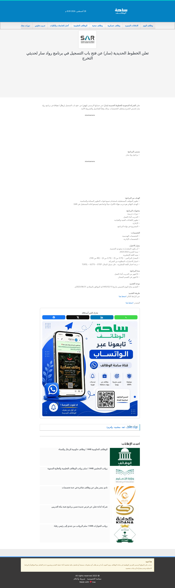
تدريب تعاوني (40, 25)
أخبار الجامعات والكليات (59, 25)
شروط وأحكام (79, 579)
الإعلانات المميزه (131, 25)
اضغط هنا (122, 296)
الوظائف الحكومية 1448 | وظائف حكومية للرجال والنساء (83, 449)
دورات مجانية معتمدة (21, 25)
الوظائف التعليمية (80, 25)
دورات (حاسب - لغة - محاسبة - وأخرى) (122, 427)
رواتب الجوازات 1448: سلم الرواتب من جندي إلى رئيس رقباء (81, 526)
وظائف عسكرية (114, 25)
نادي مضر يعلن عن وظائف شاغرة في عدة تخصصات (85, 487)
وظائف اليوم (148, 25)
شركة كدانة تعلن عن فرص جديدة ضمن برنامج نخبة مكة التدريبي (79, 506)
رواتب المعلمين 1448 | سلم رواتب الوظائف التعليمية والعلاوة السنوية (78, 468)
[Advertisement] (87, 79)
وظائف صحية (97, 25)
